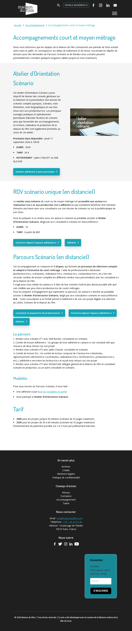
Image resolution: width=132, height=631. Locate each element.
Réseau (66, 492)
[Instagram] (100, 5)
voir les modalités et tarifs (52, 391)
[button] (58, 6)
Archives (66, 466)
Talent (66, 503)
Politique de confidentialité (66, 477)
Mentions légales (66, 473)
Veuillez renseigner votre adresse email (100, 570)
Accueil (17, 25)
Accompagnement (66, 499)
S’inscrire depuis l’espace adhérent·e (36, 242)
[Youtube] (115, 5)
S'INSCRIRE (100, 590)
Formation (66, 496)
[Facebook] (93, 5)
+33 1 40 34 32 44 (72, 521)
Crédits (66, 470)
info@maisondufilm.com (69, 518)
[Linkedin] (108, 5)
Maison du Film (21, 2)
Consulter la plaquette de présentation (38, 313)
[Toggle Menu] (114, 13)
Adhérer (71, 242)
